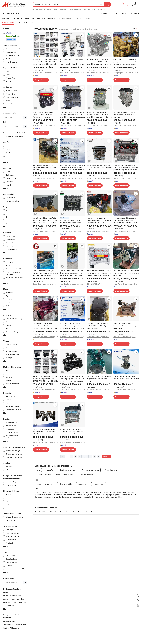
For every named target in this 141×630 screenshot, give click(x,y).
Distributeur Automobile (68, 470)
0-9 (36, 511)
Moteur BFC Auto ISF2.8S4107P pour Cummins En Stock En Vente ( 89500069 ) (45, 167)
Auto (38, 470)
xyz (101, 511)
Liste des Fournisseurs (26, 22)
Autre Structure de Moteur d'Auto (14, 625)
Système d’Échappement (11, 628)
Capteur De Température (60, 9)
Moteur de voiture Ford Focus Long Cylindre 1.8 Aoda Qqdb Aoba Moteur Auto (99, 167)
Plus (36, 488)
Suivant (105, 456)
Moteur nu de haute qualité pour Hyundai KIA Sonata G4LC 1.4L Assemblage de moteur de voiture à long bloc (99, 114)
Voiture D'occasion (111, 470)
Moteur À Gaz (86, 9)
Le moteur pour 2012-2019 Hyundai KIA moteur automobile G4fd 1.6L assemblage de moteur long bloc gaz (72, 114)
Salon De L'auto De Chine (64, 475)
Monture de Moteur (9, 621)
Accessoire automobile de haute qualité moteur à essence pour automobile (124, 114)
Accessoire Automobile (86, 475)
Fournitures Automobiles (90, 470)
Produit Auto (50, 470)
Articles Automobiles (44, 475)
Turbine (48, 9)
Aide (115, 13)
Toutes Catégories (11, 13)
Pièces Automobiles (75, 9)
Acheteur (104, 13)
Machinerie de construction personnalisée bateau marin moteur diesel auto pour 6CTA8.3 (99, 220)
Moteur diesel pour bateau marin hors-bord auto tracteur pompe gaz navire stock (125, 325)
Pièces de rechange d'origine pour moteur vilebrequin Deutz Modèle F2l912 (44, 431)
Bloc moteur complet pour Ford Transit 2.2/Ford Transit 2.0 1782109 (126, 377)
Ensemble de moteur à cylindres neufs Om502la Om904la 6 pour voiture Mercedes (98, 325)
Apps (124, 13)
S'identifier (135, 6)
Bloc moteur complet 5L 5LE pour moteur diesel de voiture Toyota (71, 221)
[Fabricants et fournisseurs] (14, 4)
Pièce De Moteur (97, 9)
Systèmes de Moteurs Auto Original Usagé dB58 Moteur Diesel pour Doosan (99, 378)
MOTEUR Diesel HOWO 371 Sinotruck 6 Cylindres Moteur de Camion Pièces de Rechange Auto (126, 273)
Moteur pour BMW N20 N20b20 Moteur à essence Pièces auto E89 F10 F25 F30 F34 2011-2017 (71, 431)
